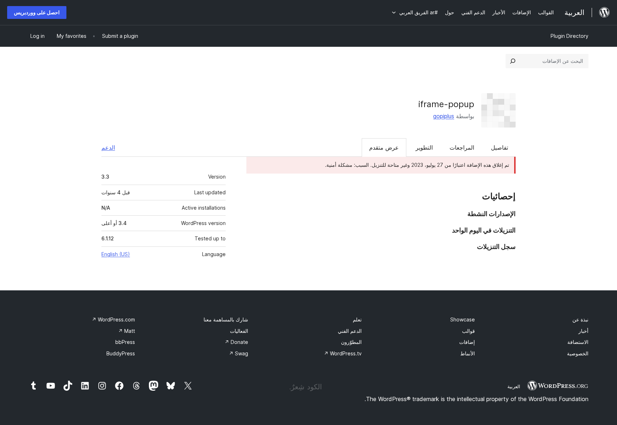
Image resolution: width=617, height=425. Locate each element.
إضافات (467, 342)
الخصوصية (577, 353)
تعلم (357, 319)
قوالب (468, 331)
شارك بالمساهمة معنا (226, 319)
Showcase (462, 319)
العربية (513, 386)
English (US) (115, 254)
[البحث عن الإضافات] (513, 61)
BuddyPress (120, 353)
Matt (126, 331)
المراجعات (462, 147)
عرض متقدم (384, 147)
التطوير (424, 147)
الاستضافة (577, 342)
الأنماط (467, 353)
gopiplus (443, 116)
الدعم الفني (350, 331)
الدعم (108, 147)
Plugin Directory (569, 36)
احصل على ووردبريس (37, 12)
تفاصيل (499, 147)
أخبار (583, 331)
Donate (236, 342)
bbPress (125, 342)
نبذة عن (580, 319)
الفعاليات (239, 331)
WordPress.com (113, 319)
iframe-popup (446, 104)
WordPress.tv (343, 353)
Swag (238, 353)
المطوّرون (351, 342)
